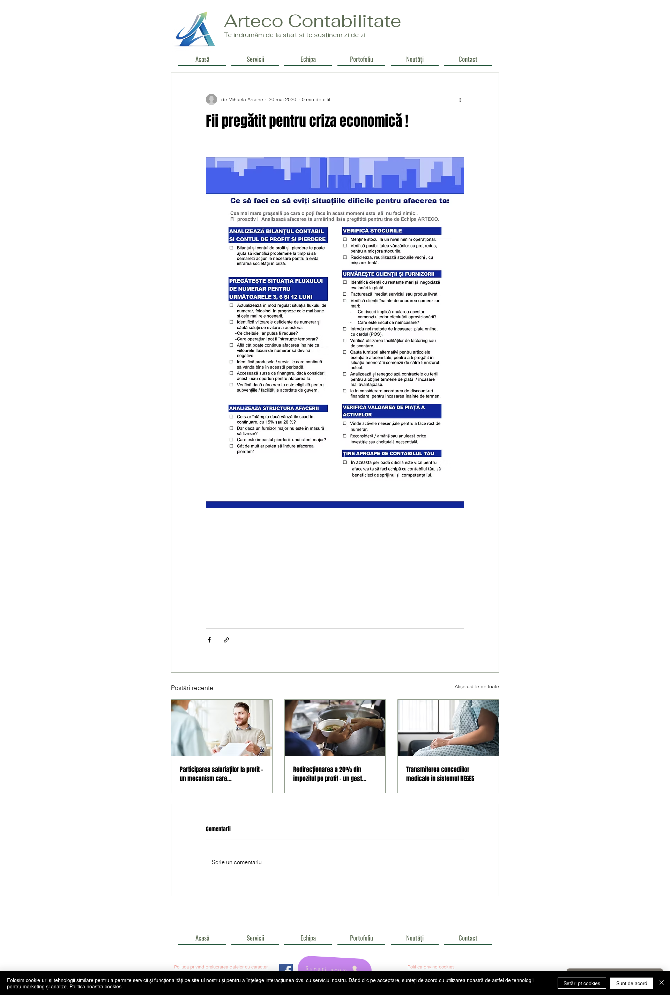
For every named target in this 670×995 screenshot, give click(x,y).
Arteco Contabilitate (312, 20)
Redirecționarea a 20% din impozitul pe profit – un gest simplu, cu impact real (327, 774)
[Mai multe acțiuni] (460, 99)
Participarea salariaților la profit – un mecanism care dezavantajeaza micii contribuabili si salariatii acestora (221, 774)
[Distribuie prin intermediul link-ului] (226, 640)
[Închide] (661, 983)
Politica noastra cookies (95, 986)
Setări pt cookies (582, 983)
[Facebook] (286, 971)
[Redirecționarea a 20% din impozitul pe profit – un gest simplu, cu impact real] (335, 728)
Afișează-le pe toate (477, 686)
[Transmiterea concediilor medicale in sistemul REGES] (448, 728)
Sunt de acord (631, 983)
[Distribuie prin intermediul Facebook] (209, 640)
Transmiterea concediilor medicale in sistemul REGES (440, 774)
